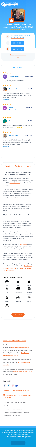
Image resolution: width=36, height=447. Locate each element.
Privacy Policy (7, 415)
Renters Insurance (15, 183)
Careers (26, 412)
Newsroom (6, 391)
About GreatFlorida (20, 402)
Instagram (12, 386)
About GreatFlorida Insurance (14, 341)
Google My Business (16, 386)
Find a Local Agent (9, 406)
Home (4, 402)
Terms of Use (16, 415)
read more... (6, 99)
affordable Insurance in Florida (22, 371)
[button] (18, 57)
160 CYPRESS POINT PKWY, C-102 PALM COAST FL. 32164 (17, 396)
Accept (18, 443)
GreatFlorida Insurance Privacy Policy (18, 437)
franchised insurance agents (20, 347)
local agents (23, 244)
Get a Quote (18, 314)
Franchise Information (10, 412)
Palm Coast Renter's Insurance (18, 166)
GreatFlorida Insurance (21, 391)
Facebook (4, 386)
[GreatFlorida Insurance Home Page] (9, 4)
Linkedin (8, 386)
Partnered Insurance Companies (13, 409)
